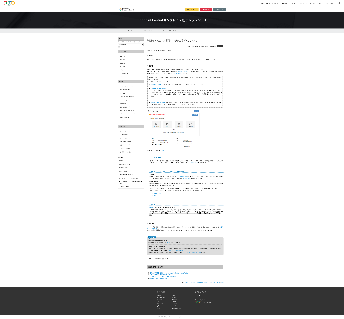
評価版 (204, 9)
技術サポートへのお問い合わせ (127, 145)
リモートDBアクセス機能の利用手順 (159, 275)
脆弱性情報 (122, 63)
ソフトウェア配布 (124, 100)
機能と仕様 (122, 56)
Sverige (174, 305)
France (159, 307)
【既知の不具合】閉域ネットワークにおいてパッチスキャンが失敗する (169, 273)
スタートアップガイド (125, 138)
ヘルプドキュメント (124, 134)
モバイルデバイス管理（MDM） (127, 110)
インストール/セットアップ (126, 86)
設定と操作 (122, 59)
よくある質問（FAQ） (125, 73)
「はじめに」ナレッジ (125, 148)
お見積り (154, 195)
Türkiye (174, 307)
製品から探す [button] (264, 3)
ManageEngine (123, 31)
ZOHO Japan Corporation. (168, 317)
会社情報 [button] (312, 3)
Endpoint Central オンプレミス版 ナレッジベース (144, 31)
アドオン (122, 121)
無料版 (151, 207)
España (159, 305)
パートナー (295, 3)
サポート (321, 3)
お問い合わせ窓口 (123, 171)
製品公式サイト (123, 131)
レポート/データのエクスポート (127, 114)
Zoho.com (9, 3)
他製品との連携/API (124, 117)
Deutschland (160, 303)
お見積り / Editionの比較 (158, 88)
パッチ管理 (122, 93)
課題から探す (276, 3)
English (159, 295)
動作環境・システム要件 (125, 152)
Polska (174, 301)
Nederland (175, 299)
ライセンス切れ (215, 283)
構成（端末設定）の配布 (125, 107)
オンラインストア (331, 3)
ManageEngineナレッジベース (126, 174)
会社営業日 (121, 160)
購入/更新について (123, 167)
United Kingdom (176, 309)
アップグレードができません (177, 250)
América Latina (161, 297)
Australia (159, 299)
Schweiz (174, 303)
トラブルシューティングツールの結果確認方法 (162, 277)
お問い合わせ (303, 3)
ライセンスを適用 (183, 71)
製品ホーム (190, 9)
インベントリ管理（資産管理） (127, 96)
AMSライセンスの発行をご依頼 (192, 252)
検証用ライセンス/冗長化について (159, 278)
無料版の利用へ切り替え (158, 102)
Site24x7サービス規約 (124, 187)
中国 (158, 301)
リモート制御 (123, 103)
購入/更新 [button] (284, 3)
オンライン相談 (156, 193)
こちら (162, 150)
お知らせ (122, 70)
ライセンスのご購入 (181, 176)
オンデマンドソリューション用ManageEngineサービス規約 (131, 182)
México (174, 297)
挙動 (222, 283)
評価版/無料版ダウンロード (125, 164)
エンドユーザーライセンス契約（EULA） (128, 178)
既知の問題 (122, 66)
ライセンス (158, 31)
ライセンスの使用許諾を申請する (200, 283)
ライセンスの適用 (156, 84)
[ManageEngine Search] (339, 3)
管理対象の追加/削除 (125, 89)
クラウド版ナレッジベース (126, 141)
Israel (158, 309)
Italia (173, 295)
